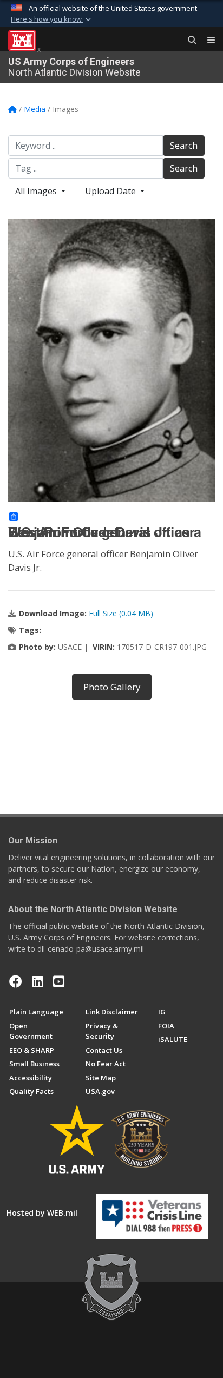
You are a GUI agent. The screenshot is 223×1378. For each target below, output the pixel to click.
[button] (52, 19)
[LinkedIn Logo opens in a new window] (37, 981)
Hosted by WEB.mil (41, 1213)
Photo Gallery (111, 687)
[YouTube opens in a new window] (58, 981)
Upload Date (111, 191)
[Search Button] (188, 40)
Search (184, 145)
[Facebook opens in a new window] (15, 981)
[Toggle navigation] (207, 40)
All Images (37, 191)
